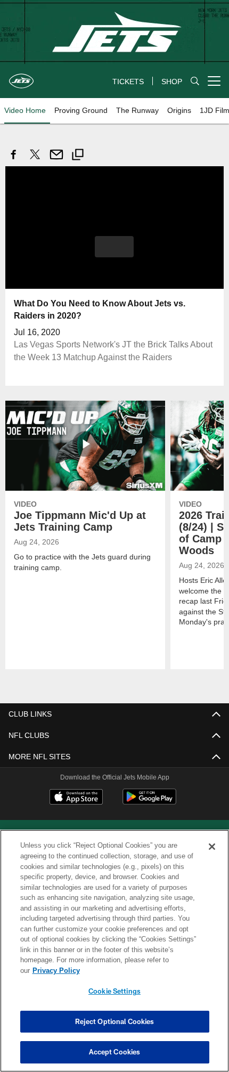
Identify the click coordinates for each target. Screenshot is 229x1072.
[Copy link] (77, 156)
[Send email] (56, 160)
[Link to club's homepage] (21, 76)
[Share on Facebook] (13, 160)
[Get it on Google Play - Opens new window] (149, 802)
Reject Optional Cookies (114, 1021)
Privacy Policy (137, 970)
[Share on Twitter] (35, 160)
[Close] (212, 857)
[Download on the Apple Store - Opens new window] (76, 798)
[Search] (195, 81)
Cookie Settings (114, 991)
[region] (114, 956)
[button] (114, 246)
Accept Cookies (115, 1051)
